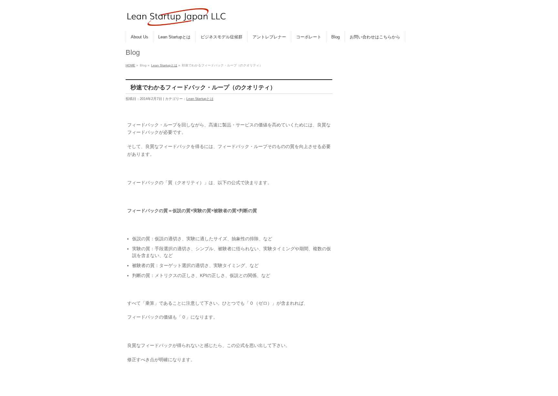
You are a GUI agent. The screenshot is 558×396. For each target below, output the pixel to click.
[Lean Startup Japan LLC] (176, 19)
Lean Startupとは (164, 65)
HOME (130, 65)
